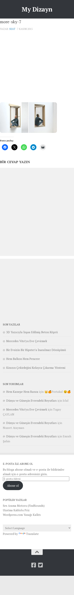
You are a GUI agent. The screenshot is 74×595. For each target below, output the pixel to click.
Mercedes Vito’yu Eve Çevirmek (26, 341)
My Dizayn (37, 9)
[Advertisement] (37, 68)
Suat (12, 29)
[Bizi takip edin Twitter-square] (40, 565)
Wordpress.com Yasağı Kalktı (22, 515)
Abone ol (13, 485)
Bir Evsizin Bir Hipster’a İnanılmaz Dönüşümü (36, 350)
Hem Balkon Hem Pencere (23, 359)
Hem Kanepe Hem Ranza (22, 392)
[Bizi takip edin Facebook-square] (33, 565)
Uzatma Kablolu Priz (16, 510)
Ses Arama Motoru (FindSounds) (24, 505)
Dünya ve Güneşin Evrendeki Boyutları (31, 400)
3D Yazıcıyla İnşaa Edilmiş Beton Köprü (32, 332)
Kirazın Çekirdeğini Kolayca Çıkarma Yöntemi (35, 368)
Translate (32, 534)
